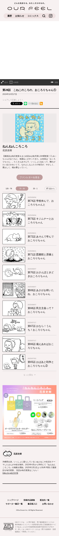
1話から (52, 188)
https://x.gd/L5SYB (10, 473)
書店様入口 (32, 504)
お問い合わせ (47, 504)
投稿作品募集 (29, 500)
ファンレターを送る (29, 177)
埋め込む (34, 103)
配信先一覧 (44, 500)
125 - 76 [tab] (9, 188)
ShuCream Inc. (22, 510)
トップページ (13, 500)
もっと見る (28, 375)
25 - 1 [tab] (35, 188)
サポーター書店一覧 (14, 504)
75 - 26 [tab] (22, 188)
